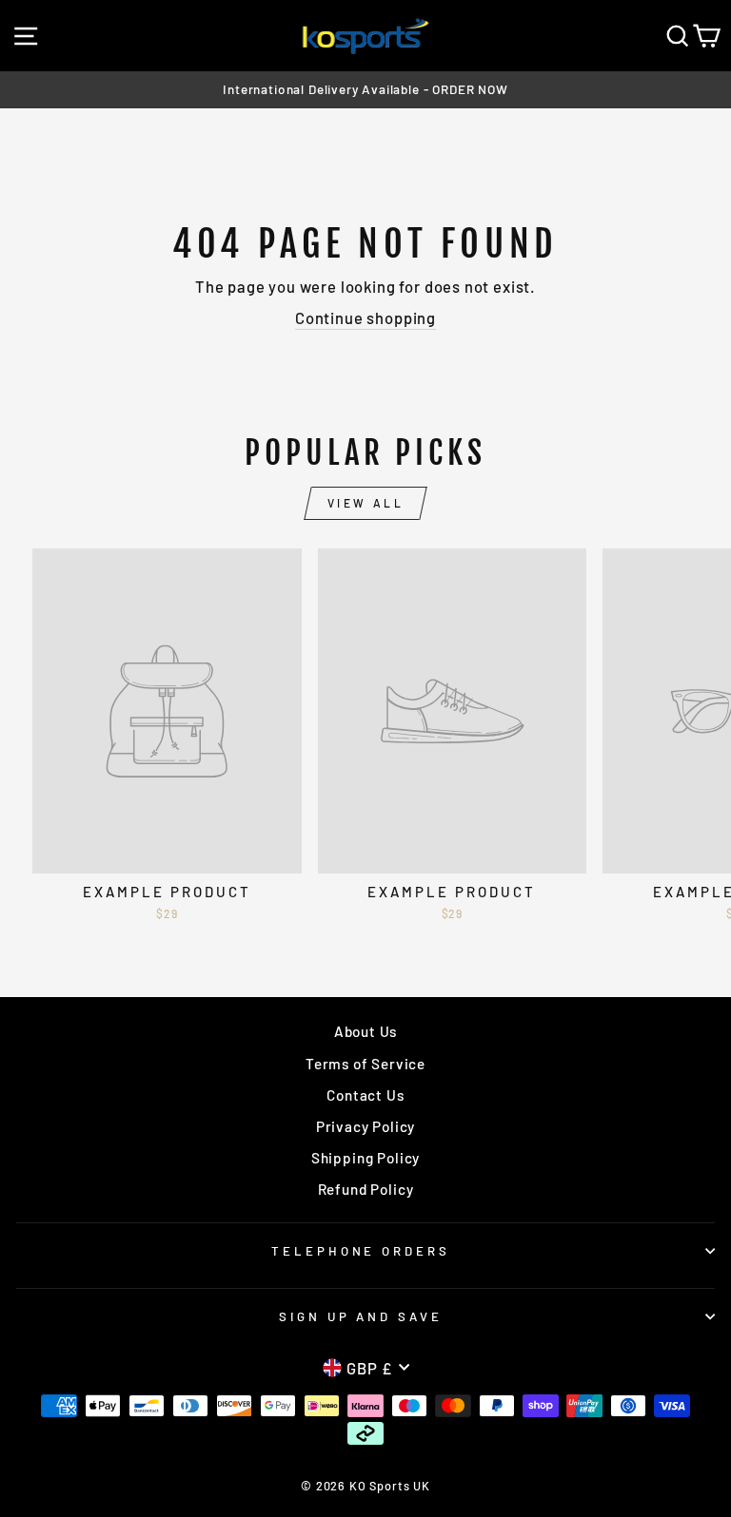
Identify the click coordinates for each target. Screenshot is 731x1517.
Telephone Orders (361, 1250)
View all (366, 502)
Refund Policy (366, 1189)
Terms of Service (365, 1063)
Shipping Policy (365, 1157)
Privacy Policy (366, 1126)
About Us (366, 1031)
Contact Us (365, 1095)
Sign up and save (361, 1316)
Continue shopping (365, 317)
